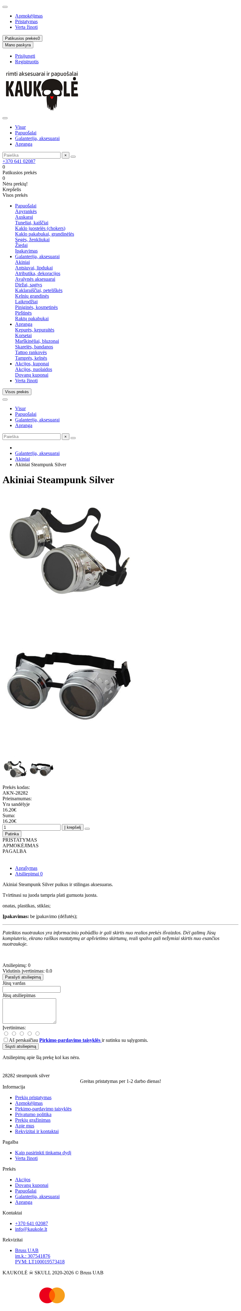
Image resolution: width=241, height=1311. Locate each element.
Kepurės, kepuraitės (34, 329)
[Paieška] (73, 157)
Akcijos (22, 1179)
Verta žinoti (26, 27)
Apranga (23, 144)
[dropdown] (5, 7)
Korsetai (23, 335)
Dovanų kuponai (31, 375)
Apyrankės (26, 211)
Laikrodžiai (26, 301)
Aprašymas (26, 868)
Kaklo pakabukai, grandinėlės (44, 234)
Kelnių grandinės (32, 296)
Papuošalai (25, 132)
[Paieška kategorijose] (5, 118)
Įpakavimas (26, 250)
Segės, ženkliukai (32, 239)
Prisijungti (25, 56)
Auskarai (24, 217)
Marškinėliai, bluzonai (37, 341)
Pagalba (10, 1142)
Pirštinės (23, 313)
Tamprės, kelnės (31, 358)
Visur (20, 127)
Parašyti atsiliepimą (23, 977)
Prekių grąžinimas (33, 1120)
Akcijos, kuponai (32, 363)
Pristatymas (26, 21)
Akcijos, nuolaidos (33, 369)
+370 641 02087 (19, 161)
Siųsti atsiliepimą (20, 1046)
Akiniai (22, 262)
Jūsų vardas (14, 983)
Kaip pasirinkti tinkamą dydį (43, 1152)
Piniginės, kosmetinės (36, 307)
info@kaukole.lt (31, 1229)
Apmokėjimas (29, 15)
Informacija (14, 1086)
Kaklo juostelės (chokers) (40, 228)
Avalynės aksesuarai (35, 279)
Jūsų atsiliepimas (19, 995)
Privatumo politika (33, 1114)
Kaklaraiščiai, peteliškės (38, 290)
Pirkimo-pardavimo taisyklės (43, 1108)
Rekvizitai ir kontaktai (37, 1131)
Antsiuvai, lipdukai (34, 267)
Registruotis (27, 61)
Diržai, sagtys (28, 284)
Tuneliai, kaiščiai (31, 222)
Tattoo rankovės (31, 352)
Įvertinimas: (14, 1027)
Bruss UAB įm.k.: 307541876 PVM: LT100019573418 (40, 1256)
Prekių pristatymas (33, 1097)
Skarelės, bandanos (34, 346)
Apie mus (24, 1125)
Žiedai (21, 245)
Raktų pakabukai (32, 318)
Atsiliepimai (29, 873)
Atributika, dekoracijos (37, 273)
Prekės (9, 1169)
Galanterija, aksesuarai (37, 138)
